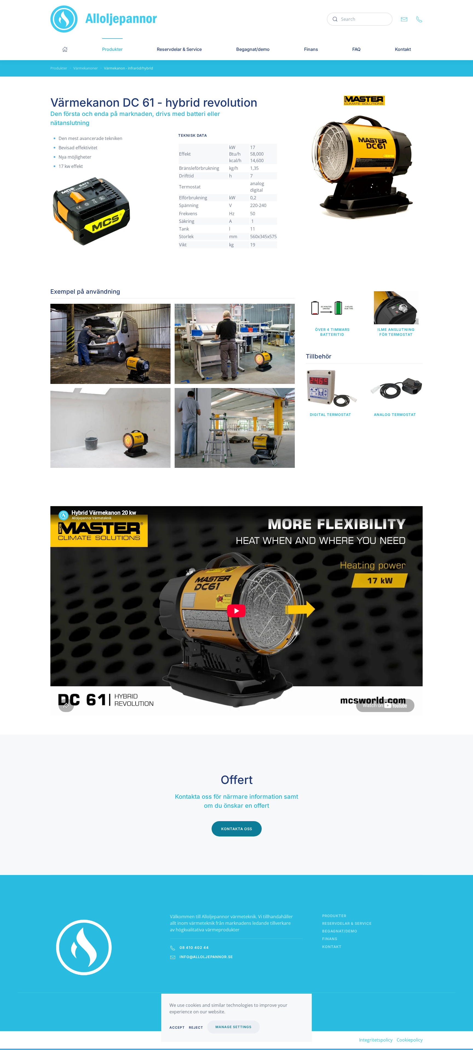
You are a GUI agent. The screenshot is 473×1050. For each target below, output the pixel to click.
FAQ (356, 49)
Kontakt (403, 49)
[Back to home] (104, 19)
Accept (177, 1027)
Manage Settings (233, 1027)
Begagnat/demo (253, 49)
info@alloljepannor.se (206, 957)
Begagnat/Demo (339, 931)
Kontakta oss (236, 829)
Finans (311, 49)
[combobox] (360, 19)
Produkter (334, 916)
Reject (196, 1027)
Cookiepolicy (410, 1040)
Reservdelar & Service (179, 49)
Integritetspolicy (376, 1040)
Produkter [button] (112, 49)
